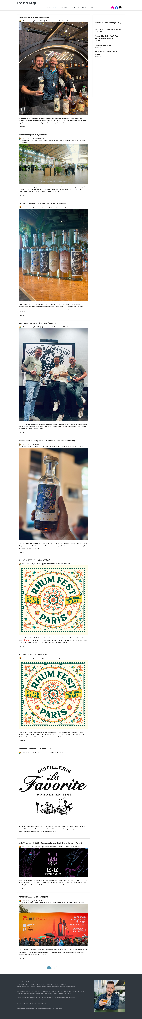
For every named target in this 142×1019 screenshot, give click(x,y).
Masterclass (56, 21)
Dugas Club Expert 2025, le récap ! (33, 135)
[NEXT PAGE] (57, 967)
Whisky (75, 21)
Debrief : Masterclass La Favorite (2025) (35, 749)
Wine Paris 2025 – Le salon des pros (33, 897)
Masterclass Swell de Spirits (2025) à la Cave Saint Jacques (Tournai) (47, 441)
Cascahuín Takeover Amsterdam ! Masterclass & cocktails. (42, 203)
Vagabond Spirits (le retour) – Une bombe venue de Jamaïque (106, 37)
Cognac (46, 447)
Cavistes (61, 207)
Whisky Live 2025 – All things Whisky (34, 17)
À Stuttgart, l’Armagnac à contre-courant (106, 53)
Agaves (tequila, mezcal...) (28, 141)
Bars (58, 207)
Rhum (83, 141)
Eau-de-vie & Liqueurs (52, 141)
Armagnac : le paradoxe (103, 45)
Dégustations (49, 21)
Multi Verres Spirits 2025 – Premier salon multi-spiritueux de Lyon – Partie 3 (50, 843)
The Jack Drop (26, 3)
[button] (57, 967)
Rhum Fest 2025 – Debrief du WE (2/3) (34, 654)
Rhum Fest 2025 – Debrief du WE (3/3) (34, 560)
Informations (62, 141)
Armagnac (37, 141)
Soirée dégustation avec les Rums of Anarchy (37, 323)
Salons (71, 21)
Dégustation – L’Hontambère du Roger (108, 29)
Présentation (65, 21)
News (60, 21)
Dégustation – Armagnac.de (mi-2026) (108, 23)
